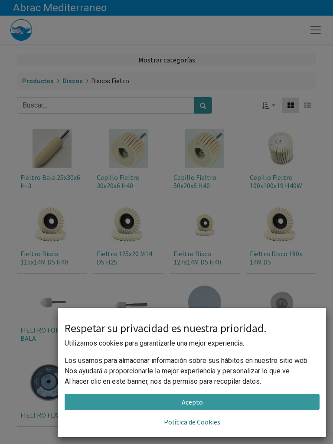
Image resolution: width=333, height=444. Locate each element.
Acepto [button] (192, 402)
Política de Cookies (192, 422)
